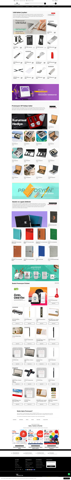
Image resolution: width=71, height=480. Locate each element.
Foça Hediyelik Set (26, 143)
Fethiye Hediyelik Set (15, 160)
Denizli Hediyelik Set (15, 143)
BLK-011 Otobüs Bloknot (15, 319)
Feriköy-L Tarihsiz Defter (39, 259)
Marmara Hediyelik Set (39, 160)
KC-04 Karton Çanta (27, 400)
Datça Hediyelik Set (39, 143)
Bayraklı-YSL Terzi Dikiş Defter (52, 242)
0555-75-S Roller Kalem (51, 339)
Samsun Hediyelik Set (51, 160)
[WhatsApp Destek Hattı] (22, 469)
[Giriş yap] (53, 3)
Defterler (37, 258)
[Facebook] (53, 0)
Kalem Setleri (38, 318)
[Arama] (45, 3)
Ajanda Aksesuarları (50, 258)
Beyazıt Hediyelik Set (27, 160)
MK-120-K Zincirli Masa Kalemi (52, 300)
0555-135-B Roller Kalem (28, 319)
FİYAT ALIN (55, 32)
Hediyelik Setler (14, 159)
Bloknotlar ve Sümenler (15, 318)
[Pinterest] (55, 0)
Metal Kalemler (26, 318)
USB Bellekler (15, 46)
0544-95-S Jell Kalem (51, 380)
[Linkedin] (56, 0)
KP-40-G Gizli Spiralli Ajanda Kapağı (53, 259)
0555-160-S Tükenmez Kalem (28, 339)
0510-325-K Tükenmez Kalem (28, 380)
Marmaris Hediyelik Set (27, 177)
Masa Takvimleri (50, 318)
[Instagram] (54, 0)
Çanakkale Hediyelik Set (51, 177)
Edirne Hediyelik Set (51, 143)
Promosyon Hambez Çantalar (16, 335)
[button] (51, 15)
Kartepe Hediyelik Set (15, 177)
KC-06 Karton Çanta (39, 380)
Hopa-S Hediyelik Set (39, 177)
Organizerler (25, 258)
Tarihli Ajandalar (14, 258)
